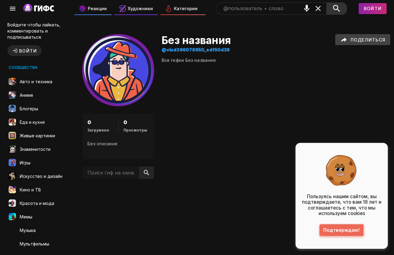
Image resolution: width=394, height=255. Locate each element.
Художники (140, 8)
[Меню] (12, 8)
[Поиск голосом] (306, 8)
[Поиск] (336, 8)
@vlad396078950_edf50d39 (196, 49)
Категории (186, 8)
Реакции (97, 8)
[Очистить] (318, 8)
